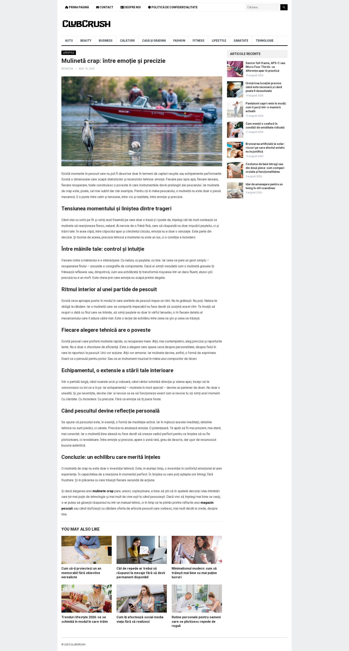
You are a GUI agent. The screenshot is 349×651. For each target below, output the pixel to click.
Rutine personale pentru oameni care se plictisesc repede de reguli (196, 621)
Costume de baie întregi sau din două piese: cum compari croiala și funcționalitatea (265, 167)
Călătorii (127, 40)
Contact (106, 7)
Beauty (85, 40)
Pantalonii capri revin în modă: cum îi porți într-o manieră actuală (266, 107)
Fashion (179, 40)
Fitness (198, 40)
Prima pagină (78, 7)
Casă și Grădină (154, 40)
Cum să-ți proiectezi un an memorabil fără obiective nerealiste (81, 573)
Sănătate (241, 40)
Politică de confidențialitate (174, 7)
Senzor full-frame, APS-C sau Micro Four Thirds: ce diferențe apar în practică (265, 66)
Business (105, 40)
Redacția (67, 68)
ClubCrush (77, 644)
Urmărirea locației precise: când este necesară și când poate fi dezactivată (264, 87)
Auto (69, 40)
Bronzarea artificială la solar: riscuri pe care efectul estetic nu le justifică (265, 147)
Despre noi (132, 7)
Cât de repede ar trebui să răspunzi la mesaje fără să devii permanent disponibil (141, 573)
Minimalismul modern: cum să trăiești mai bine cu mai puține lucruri (194, 573)
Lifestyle (219, 40)
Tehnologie (264, 40)
